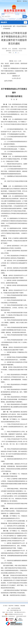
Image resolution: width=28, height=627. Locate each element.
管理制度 (17, 605)
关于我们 (5, 605)
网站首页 (4, 22)
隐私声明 (11, 605)
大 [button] (13, 52)
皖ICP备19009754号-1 (20, 612)
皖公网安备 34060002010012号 (15, 614)
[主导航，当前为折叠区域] (25, 22)
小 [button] (18, 52)
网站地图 (23, 605)
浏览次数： (6, 48)
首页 (14, 26)
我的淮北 (25, 1)
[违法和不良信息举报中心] (14, 623)
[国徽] (14, 7)
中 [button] (15, 52)
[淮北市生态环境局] (14, 11)
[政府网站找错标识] (9, 619)
